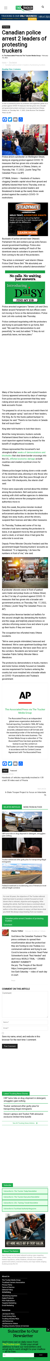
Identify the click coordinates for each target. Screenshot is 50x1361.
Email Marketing (8, 1308)
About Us (5, 1279)
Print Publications (8, 1303)
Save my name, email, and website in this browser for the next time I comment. (21, 1038)
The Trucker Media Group (11, 1282)
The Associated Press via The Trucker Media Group (22, 56)
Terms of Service (8, 1290)
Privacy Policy (7, 1287)
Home (4, 62)
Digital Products (8, 1301)
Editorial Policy (7, 1292)
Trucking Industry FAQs (10, 1321)
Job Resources (7, 1323)
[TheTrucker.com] (23, 8)
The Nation (6, 27)
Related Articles (12, 807)
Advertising (6, 1294)
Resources (6, 1313)
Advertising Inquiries (9, 1298)
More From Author (32, 807)
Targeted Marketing (9, 1305)
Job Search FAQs (8, 1316)
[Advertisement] (25, 363)
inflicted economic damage (22, 459)
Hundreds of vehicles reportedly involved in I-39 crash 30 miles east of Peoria (22, 779)
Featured (13, 771)
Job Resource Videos (10, 1326)
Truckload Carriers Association (13, 1285)
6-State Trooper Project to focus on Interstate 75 (25, 793)
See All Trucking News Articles (24, 1126)
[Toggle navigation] (5, 7)
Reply (13, 980)
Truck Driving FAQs (9, 1319)
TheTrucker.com (11, 1344)
